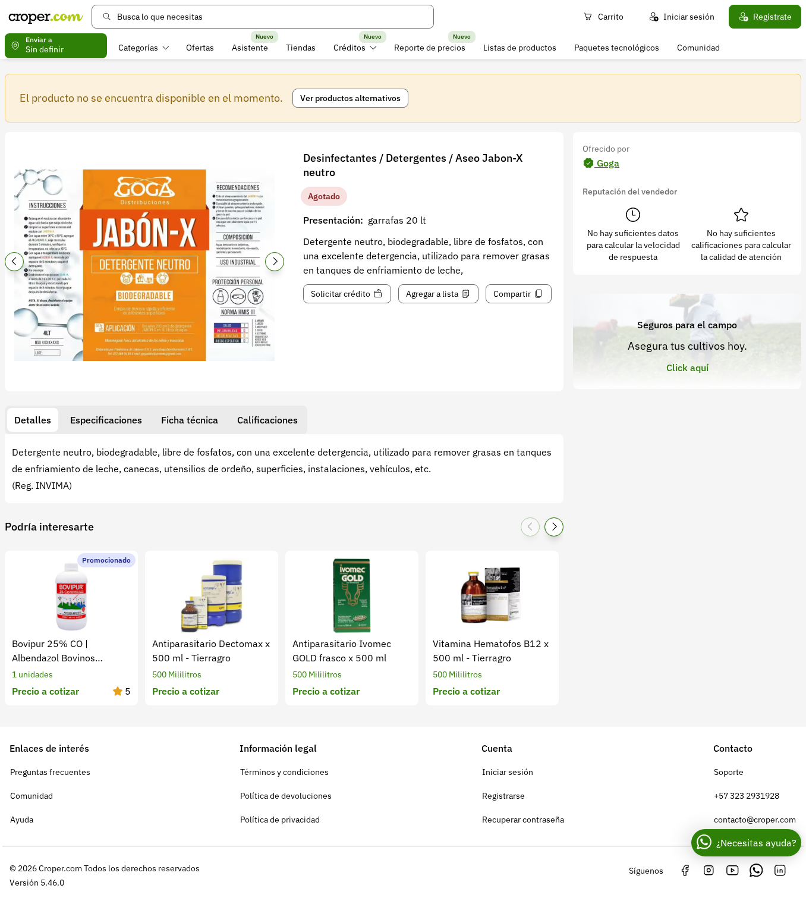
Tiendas (301, 47)
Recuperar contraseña (523, 819)
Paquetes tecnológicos (616, 47)
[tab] (32, 420)
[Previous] (14, 261)
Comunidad (698, 47)
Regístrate (772, 16)
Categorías (138, 47)
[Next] (274, 261)
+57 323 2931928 (746, 795)
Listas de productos (519, 47)
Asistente (250, 47)
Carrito (611, 16)
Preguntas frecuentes (50, 772)
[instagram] (708, 870)
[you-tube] (732, 870)
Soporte (729, 772)
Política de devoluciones (286, 795)
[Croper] (46, 17)
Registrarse (503, 795)
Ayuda (21, 819)
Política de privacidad (280, 819)
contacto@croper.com (755, 819)
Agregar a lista (432, 293)
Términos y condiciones (284, 772)
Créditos (349, 47)
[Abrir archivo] (144, 265)
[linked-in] (779, 870)
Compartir (512, 293)
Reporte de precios (429, 47)
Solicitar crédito (340, 293)
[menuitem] (144, 47)
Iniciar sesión (688, 16)
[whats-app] (756, 870)
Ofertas (200, 47)
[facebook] (684, 870)
